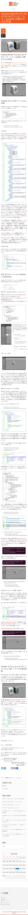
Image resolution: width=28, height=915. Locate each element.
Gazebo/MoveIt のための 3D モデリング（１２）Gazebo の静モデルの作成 (13, 56)
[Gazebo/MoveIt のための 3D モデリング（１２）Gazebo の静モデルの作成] (14, 45)
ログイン (14, 777)
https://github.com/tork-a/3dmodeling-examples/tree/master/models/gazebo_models (13, 126)
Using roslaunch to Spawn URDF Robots (12, 656)
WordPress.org (6, 904)
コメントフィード (6, 902)
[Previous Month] (4, 854)
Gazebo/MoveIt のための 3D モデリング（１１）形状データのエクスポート (10, 760)
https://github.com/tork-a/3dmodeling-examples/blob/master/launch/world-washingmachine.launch (11, 449)
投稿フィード (5, 900)
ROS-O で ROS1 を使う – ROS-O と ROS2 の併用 (14, 798)
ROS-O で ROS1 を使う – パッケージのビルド (13, 801)
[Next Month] (24, 854)
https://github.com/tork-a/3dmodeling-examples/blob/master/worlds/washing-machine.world (15, 407)
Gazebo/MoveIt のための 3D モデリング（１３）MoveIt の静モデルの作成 (17, 764)
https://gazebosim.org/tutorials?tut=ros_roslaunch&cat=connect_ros (12, 585)
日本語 (6, 788)
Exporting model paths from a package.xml (12, 532)
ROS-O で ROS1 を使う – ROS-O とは (11, 807)
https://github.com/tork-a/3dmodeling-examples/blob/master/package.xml (11, 513)
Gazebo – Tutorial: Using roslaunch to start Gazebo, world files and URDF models (14, 582)
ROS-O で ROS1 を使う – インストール (12, 804)
